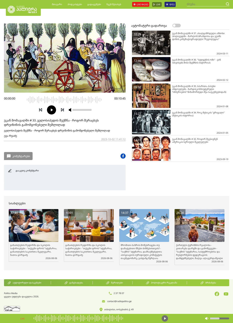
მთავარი (57, 4)
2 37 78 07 (119, 293)
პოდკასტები (75, 4)
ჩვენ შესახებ (113, 4)
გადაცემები (94, 4)
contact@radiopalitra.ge (119, 301)
